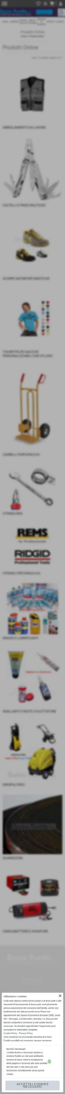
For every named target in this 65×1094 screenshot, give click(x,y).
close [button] (60, 996)
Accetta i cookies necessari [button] (33, 1085)
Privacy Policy (26, 1033)
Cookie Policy (10, 1033)
